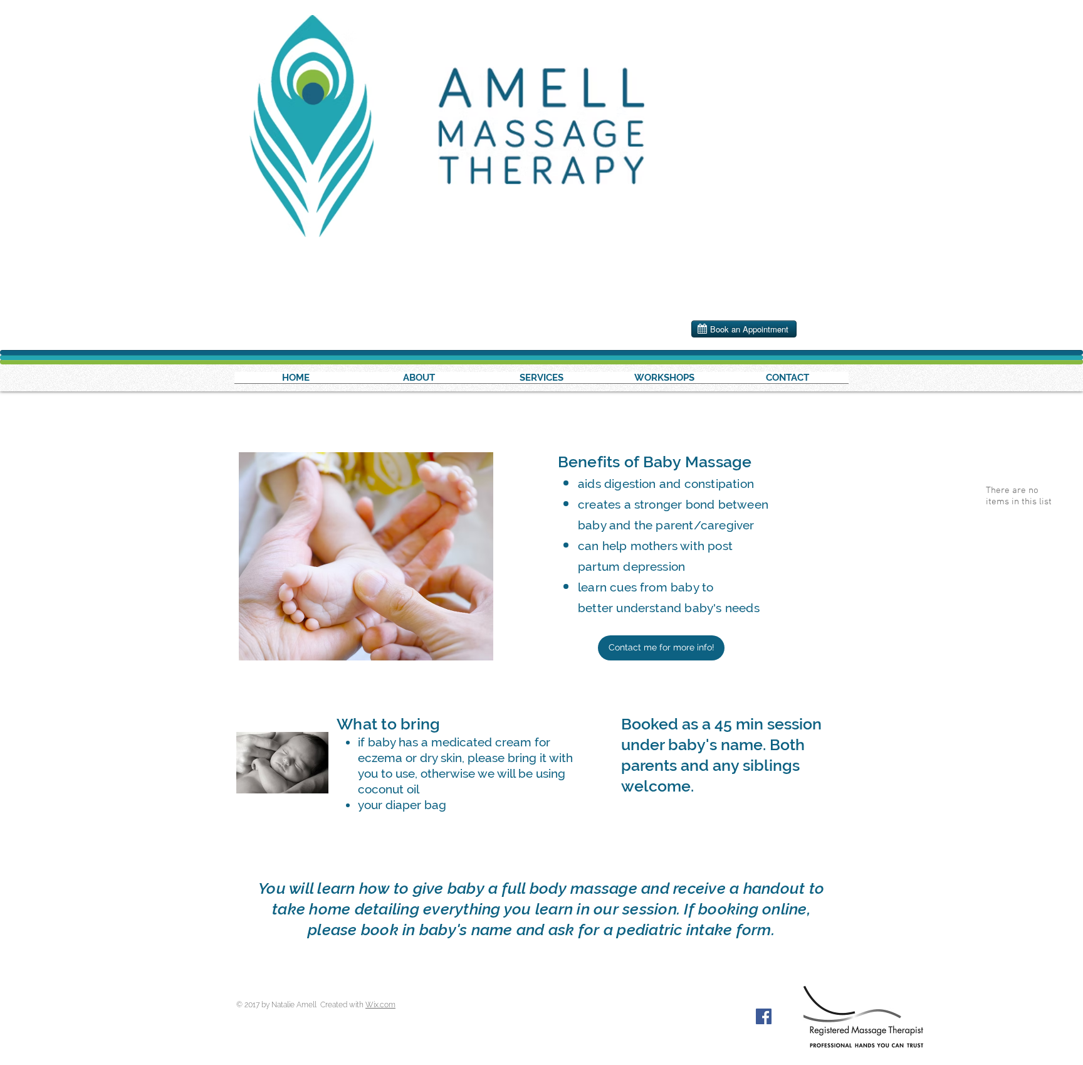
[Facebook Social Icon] (764, 1016)
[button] (664, 381)
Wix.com (380, 1004)
